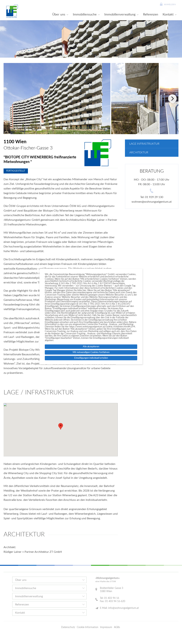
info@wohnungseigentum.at (123, 608)
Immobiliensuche (85, 14)
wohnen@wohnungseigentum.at (152, 201)
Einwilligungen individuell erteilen (91, 358)
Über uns (58, 14)
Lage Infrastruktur (144, 143)
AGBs (117, 627)
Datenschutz (68, 627)
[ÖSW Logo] (12, 11)
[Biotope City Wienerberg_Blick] (135, 98)
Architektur (138, 152)
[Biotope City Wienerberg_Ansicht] (57, 98)
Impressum (106, 627)
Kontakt (168, 14)
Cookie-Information (87, 627)
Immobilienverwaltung (119, 14)
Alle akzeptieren (91, 346)
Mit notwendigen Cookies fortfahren (91, 352)
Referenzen (150, 14)
